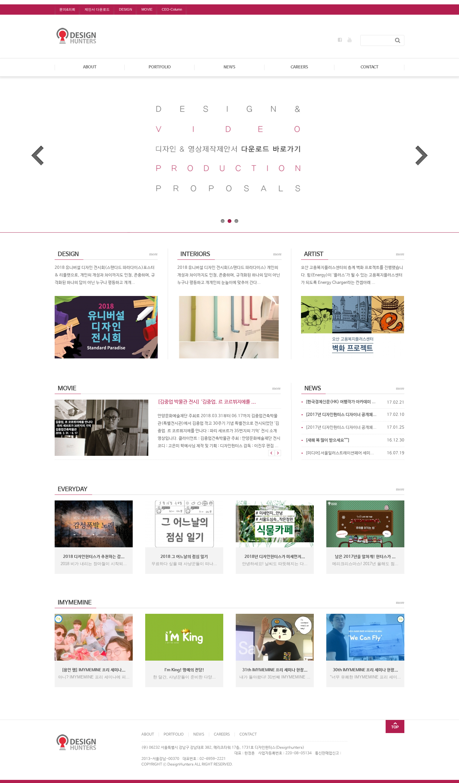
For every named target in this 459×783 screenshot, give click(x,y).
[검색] (397, 40)
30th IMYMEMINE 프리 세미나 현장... (365, 670)
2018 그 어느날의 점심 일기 (184, 557)
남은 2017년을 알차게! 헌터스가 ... (365, 557)
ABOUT (89, 67)
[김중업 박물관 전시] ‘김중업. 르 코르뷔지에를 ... (207, 402)
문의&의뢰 (67, 9)
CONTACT (369, 67)
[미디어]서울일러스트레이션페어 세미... (340, 453)
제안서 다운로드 (97, 9)
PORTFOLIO (160, 67)
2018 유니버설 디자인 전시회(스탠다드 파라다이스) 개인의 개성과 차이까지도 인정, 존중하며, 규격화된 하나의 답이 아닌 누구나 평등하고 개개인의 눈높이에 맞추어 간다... (228, 275)
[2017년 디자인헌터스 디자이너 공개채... (341, 427)
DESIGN (125, 9)
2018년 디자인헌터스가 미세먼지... (274, 557)
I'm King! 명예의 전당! (184, 670)
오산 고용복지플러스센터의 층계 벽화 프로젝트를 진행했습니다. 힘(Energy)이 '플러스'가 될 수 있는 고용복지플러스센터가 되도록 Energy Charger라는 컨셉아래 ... (352, 275)
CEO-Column (172, 9)
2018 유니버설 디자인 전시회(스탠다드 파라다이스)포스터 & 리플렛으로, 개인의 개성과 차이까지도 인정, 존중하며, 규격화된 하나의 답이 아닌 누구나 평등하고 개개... (105, 275)
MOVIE (146, 9)
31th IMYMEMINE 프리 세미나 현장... (275, 670)
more (153, 254)
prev (37, 155)
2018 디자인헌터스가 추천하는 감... (94, 557)
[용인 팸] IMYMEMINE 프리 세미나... (94, 670)
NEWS (229, 67)
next (421, 155)
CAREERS (299, 67)
